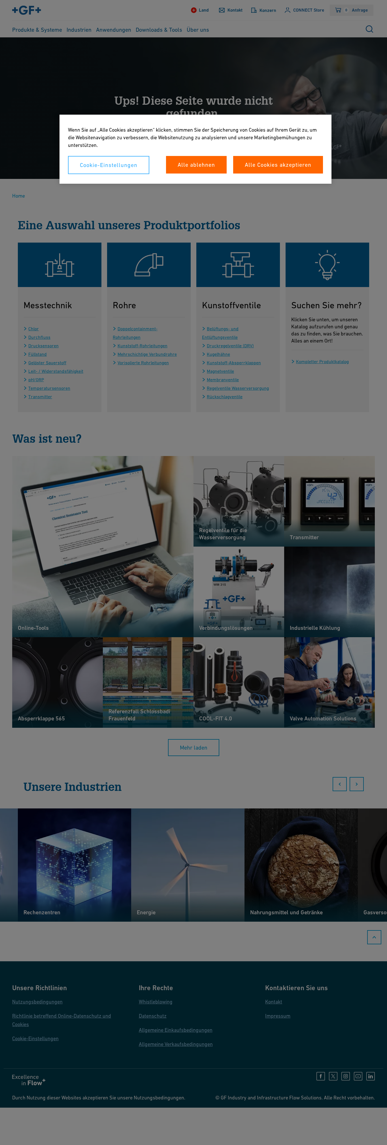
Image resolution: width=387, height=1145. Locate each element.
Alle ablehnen (196, 165)
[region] (195, 149)
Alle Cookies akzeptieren (278, 165)
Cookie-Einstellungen (108, 165)
